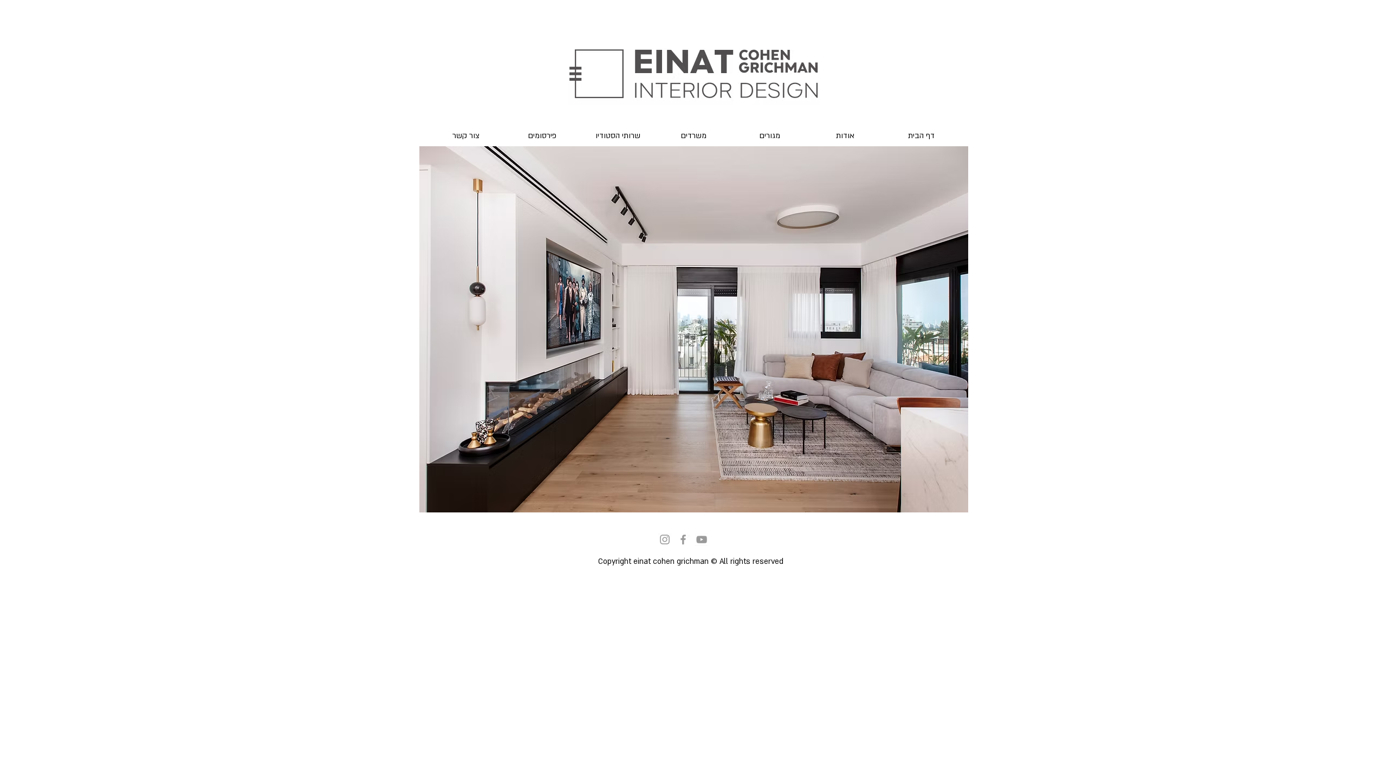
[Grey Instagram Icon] (664, 539)
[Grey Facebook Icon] (683, 539)
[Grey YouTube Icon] (701, 539)
